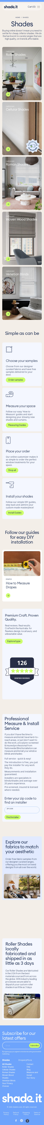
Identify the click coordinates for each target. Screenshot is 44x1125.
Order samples (15, 379)
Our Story (31, 1078)
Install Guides (15, 512)
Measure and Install (32, 1073)
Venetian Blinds (8, 1080)
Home (17, 17)
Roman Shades (8, 1072)
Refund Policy (16, 1113)
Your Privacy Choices (7, 1084)
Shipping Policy (26, 1113)
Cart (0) (31, 6)
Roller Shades (8, 1067)
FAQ (28, 1067)
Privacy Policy (6, 1113)
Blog (28, 1069)
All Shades (7, 1064)
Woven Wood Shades (8, 1076)
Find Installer (12, 817)
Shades (6, 1060)
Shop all (12, 470)
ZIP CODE (10, 809)
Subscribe (34, 1045)
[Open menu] (38, 6)
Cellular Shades (8, 1069)
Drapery (22, 1060)
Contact (30, 1064)
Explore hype (13, 641)
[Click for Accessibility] (27, 1121)
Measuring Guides (17, 425)
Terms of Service (37, 1113)
